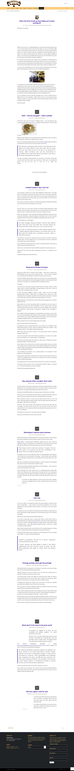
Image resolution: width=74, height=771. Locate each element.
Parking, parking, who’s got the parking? (37, 563)
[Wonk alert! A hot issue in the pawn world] (37, 621)
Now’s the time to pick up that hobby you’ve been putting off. (37, 22)
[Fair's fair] (37, 494)
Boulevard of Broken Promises (37, 267)
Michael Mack (20, 441)
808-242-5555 (12, 740)
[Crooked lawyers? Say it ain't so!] (37, 184)
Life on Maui (33, 25)
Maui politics (42, 269)
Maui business (38, 25)
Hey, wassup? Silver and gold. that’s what (37, 381)
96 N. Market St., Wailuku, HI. (15, 739)
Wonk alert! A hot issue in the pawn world (37, 625)
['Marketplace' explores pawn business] (37, 429)
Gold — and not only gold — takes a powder (37, 116)
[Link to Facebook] (66, 3)
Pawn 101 (44, 189)
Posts (46, 269)
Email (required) (53, 748)
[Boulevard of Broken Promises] (37, 264)
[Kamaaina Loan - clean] (37, 17)
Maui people (44, 25)
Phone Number (52, 753)
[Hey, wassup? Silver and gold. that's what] (37, 377)
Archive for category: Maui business (13, 10)
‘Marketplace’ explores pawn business (37, 432)
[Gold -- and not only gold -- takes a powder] (37, 112)
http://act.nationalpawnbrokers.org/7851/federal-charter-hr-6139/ (31, 645)
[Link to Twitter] (65, 3)
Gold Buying (37, 117)
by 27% (36, 406)
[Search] (66, 8)
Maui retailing (48, 25)
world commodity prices (45, 142)
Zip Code (51, 757)
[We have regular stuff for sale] (37, 688)
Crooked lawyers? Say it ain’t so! (37, 188)
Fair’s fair (37, 498)
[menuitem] (8, 8)
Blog (30, 25)
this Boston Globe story (33, 522)
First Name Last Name (54, 744)
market (43, 586)
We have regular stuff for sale (37, 692)
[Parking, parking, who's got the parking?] (37, 559)
